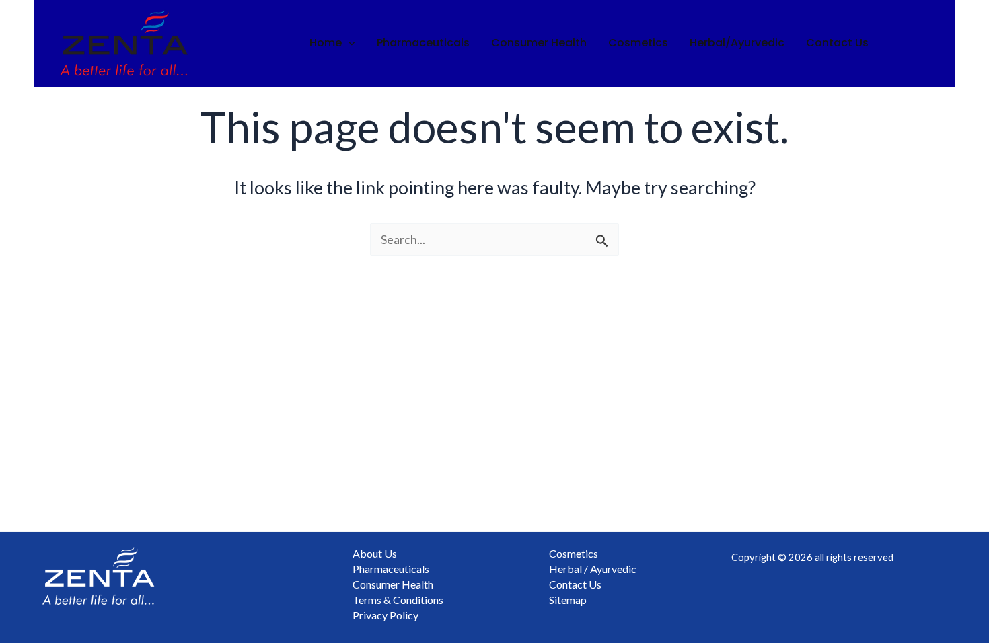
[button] (348, 43)
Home (325, 42)
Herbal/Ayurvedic (737, 42)
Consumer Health (539, 42)
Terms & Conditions (398, 599)
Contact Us (837, 42)
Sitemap (568, 599)
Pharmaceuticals (423, 42)
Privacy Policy (385, 615)
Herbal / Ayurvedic (592, 568)
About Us (375, 553)
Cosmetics (638, 42)
